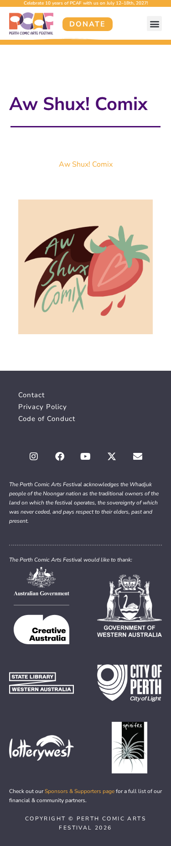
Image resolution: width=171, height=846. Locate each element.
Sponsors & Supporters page (79, 791)
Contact (31, 394)
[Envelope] (138, 456)
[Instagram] (34, 456)
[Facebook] (60, 456)
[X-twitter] (112, 456)
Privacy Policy (42, 406)
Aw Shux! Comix (86, 164)
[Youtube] (86, 456)
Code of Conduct (46, 418)
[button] (154, 23)
